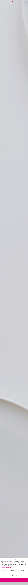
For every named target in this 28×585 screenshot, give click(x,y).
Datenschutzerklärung (6, 567)
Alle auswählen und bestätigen (14, 580)
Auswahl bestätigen (14, 575)
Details (22, 570)
